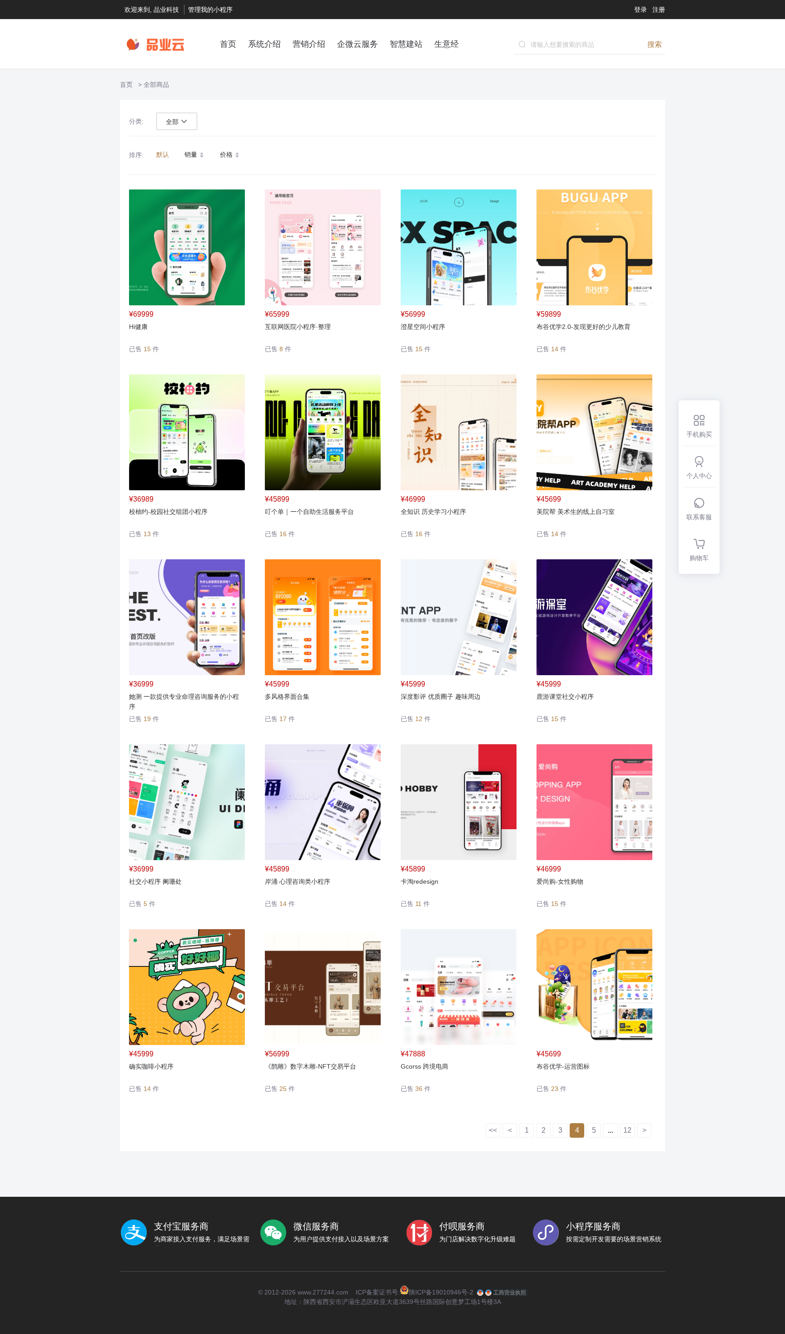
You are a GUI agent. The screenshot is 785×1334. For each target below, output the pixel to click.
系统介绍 (264, 44)
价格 (227, 154)
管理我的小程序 (210, 9)
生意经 (446, 44)
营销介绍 (309, 44)
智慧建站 (406, 44)
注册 (658, 9)
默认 (162, 154)
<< (493, 1130)
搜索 (654, 44)
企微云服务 (357, 44)
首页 (228, 44)
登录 (640, 9)
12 (627, 1130)
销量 (191, 154)
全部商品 (156, 84)
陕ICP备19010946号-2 (441, 1292)
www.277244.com (323, 1292)
